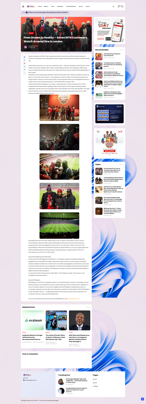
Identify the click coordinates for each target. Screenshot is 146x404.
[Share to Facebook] (24, 57)
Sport (81, 6)
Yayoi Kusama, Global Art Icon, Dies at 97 (112, 54)
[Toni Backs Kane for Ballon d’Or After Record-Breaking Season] (98, 65)
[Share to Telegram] (24, 69)
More (87, 6)
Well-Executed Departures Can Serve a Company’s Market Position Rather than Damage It (79, 338)
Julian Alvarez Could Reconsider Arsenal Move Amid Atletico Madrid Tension (113, 73)
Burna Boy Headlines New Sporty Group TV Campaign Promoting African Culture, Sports (113, 200)
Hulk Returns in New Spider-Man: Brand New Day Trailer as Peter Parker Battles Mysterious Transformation (113, 189)
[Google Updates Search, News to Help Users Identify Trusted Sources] (61, 391)
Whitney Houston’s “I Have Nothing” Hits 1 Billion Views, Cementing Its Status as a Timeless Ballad (113, 211)
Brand (46, 6)
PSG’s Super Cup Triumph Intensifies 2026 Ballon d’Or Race (48, 12)
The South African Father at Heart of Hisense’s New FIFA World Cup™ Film (55, 337)
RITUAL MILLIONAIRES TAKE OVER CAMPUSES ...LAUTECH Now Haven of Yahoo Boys (76, 380)
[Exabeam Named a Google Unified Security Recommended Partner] (33, 320)
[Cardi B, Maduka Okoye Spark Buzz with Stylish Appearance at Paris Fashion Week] (98, 180)
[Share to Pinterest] (24, 63)
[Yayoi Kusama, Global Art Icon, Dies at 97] (98, 56)
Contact (95, 386)
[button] (24, 73)
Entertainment (71, 6)
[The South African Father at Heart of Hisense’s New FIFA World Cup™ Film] (56, 320)
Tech (52, 6)
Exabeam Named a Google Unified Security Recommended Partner (32, 337)
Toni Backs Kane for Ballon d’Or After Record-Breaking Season (113, 64)
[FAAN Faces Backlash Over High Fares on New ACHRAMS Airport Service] (98, 94)
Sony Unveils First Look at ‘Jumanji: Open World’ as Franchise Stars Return (112, 170)
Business (60, 6)
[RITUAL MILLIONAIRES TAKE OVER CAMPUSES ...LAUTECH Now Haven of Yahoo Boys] (61, 382)
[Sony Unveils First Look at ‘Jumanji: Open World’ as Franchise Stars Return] (98, 171)
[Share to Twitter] (24, 60)
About (95, 383)
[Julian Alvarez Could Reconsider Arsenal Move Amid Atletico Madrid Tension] (98, 74)
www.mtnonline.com (73, 298)
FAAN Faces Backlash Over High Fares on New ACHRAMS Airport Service (113, 93)
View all (88, 307)
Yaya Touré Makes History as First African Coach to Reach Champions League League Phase (113, 83)
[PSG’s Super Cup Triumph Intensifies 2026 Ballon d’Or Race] (28, 12)
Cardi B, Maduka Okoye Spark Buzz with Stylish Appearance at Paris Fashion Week (113, 179)
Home (40, 6)
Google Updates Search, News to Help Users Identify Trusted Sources (76, 389)
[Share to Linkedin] (24, 66)
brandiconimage (52, 400)
